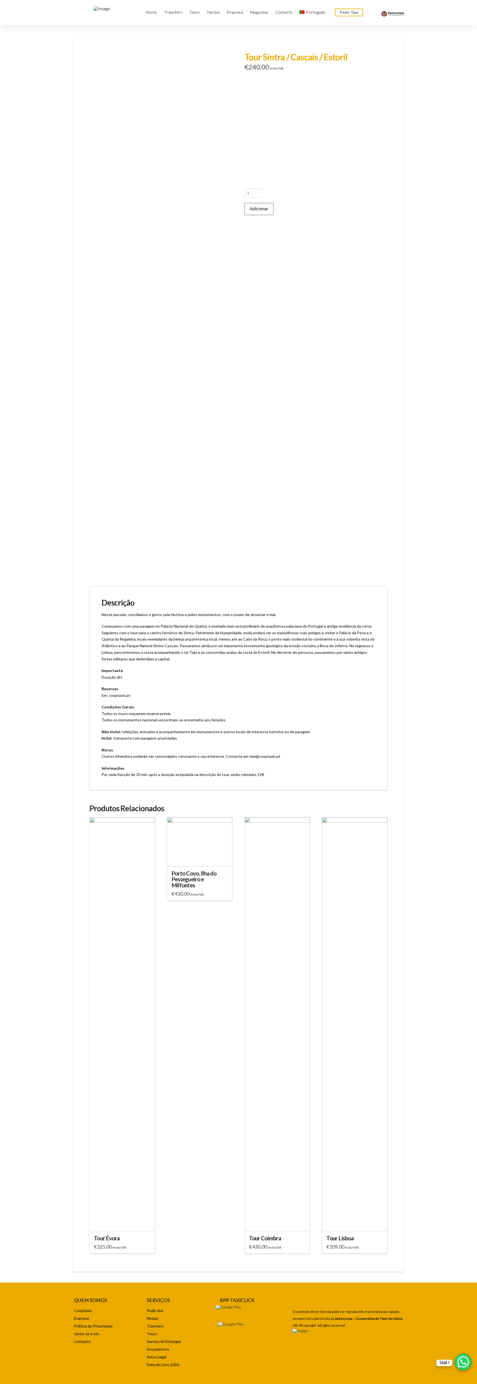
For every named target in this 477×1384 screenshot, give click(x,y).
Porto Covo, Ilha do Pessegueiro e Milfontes (193, 879)
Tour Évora (107, 1238)
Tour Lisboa (340, 1238)
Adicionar (259, 208)
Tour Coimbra (265, 1238)
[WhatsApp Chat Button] (463, 1362)
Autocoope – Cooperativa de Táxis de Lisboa (368, 1318)
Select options (122, 1221)
